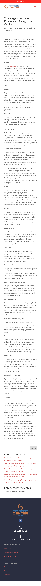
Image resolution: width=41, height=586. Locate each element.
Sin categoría (28, 28)
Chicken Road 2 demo (20, 584)
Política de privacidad (11, 553)
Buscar (33, 448)
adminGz (9, 28)
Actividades (7, 571)
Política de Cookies (10, 556)
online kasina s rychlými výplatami (20, 582)
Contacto (7, 575)
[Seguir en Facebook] (20, 520)
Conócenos (7, 567)
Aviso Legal (7, 549)
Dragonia (13, 66)
